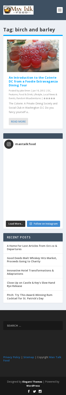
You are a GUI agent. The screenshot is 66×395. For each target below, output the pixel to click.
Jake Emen (25, 90)
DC (49, 90)
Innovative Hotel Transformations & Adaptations (30, 272)
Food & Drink (26, 94)
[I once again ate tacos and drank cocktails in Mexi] (18, 176)
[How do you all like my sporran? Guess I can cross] (47, 159)
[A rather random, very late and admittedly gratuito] (47, 210)
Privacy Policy (11, 357)
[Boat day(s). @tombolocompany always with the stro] (18, 193)
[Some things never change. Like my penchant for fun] (18, 159)
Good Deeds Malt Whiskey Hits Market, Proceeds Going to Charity (32, 259)
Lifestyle (38, 94)
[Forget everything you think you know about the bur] (47, 176)
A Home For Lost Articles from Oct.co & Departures (32, 247)
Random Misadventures (28, 98)
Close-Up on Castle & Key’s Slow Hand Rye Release (31, 284)
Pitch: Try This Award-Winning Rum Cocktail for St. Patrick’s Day (29, 296)
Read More (18, 121)
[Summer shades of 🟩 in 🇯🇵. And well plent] (47, 193)
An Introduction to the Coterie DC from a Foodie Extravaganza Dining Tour (33, 81)
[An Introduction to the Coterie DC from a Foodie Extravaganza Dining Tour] (33, 56)
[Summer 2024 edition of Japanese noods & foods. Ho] (18, 210)
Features (13, 94)
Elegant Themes (32, 381)
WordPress (33, 385)
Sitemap (28, 357)
